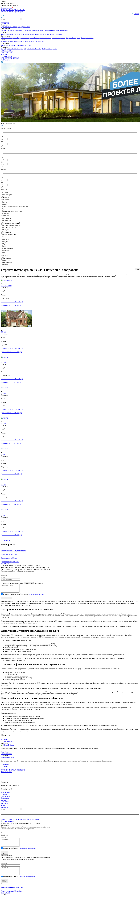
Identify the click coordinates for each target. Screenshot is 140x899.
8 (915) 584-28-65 (19, 10)
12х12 (55, 49)
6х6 (16, 49)
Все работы (5, 563)
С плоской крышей (58, 38)
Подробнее (5, 752)
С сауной (69, 38)
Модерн (10, 41)
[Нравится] (2, 282)
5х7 (13, 49)
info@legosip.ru (17, 11)
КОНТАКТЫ (5, 60)
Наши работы (5, 796)
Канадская (4, 45)
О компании (5, 802)
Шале (42, 41)
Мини (3, 34)
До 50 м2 (17, 34)
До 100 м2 (30, 34)
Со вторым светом (87, 38)
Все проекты (5, 540)
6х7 (19, 49)
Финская (28, 45)
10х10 (50, 49)
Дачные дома (26, 30)
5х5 (8, 49)
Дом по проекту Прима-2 (9, 558)
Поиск (136, 14)
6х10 (28, 49)
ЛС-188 (3, 363)
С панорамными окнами (42, 38)
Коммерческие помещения (58, 30)
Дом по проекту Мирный (10, 562)
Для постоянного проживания (11, 30)
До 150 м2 (45, 34)
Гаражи (46, 30)
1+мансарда (7, 195)
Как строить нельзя (5, 804)
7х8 (34, 49)
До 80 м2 (23, 34)
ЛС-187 (3, 393)
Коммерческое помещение (12, 211)
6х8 (22, 49)
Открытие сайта (6, 754)
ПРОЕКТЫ (5, 23)
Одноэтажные (6, 27)
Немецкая (12, 45)
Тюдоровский (29, 41)
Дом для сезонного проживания (14, 209)
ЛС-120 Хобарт (6, 286)
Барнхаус (4, 41)
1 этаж (5, 192)
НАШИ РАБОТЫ (7, 51)
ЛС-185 (3, 454)
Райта (22, 41)
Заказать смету (6, 598)
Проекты (4, 794)
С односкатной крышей (25, 38)
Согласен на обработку (19, 848)
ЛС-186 (3, 423)
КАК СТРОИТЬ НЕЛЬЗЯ (10, 58)
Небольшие (9, 34)
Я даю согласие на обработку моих (23, 594)
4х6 (5, 49)
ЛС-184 (3, 485)
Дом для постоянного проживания (15, 207)
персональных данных (36, 594)
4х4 (2, 49)
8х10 (43, 49)
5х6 (10, 49)
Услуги (3, 800)
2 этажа (6, 197)
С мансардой (15, 27)
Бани (41, 30)
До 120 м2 (38, 34)
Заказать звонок (6, 11)
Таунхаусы (35, 30)
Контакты (4, 807)
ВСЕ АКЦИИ (6, 893)
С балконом (5, 38)
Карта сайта (34, 819)
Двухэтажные (25, 27)
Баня (5, 202)
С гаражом (13, 38)
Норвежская (20, 45)
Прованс (17, 41)
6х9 (25, 49)
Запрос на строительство (21, 819)
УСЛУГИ (4, 54)
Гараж (5, 204)
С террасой (76, 38)
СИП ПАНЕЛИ (6, 52)
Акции (9, 8)
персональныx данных (28, 876)
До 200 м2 (53, 34)
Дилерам (4, 8)
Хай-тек (37, 41)
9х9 (47, 49)
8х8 (37, 49)
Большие (60, 34)
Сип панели (5, 798)
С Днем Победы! (7, 741)
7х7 (31, 49)
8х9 (40, 49)
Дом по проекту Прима (9, 554)
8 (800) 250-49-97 (7, 10)
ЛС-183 (3, 515)
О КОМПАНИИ (6, 56)
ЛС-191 (3, 332)
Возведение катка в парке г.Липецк (13, 551)
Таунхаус (6, 213)
